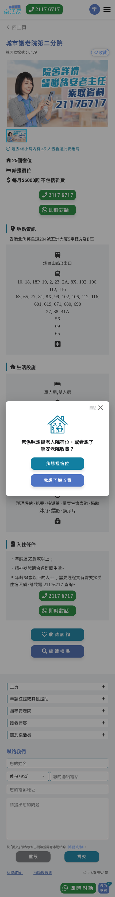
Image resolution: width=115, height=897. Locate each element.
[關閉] (100, 407)
